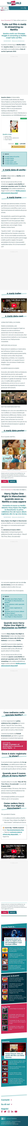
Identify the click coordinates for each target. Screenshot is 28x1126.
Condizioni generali (5, 1121)
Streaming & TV (9, 20)
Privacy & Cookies (16, 1121)
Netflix (12, 481)
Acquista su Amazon (19, 146)
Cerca (22, 8)
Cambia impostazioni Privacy (8, 1122)
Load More (14, 919)
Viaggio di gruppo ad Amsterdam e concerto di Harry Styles (13, 746)
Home (2, 20)
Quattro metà (7, 134)
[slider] (12, 403)
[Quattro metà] (14, 126)
